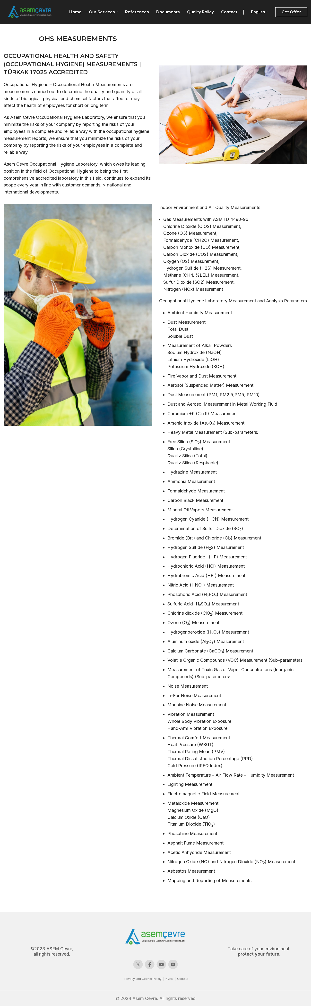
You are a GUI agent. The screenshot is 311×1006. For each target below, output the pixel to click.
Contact (182, 979)
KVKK (169, 979)
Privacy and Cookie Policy (143, 979)
